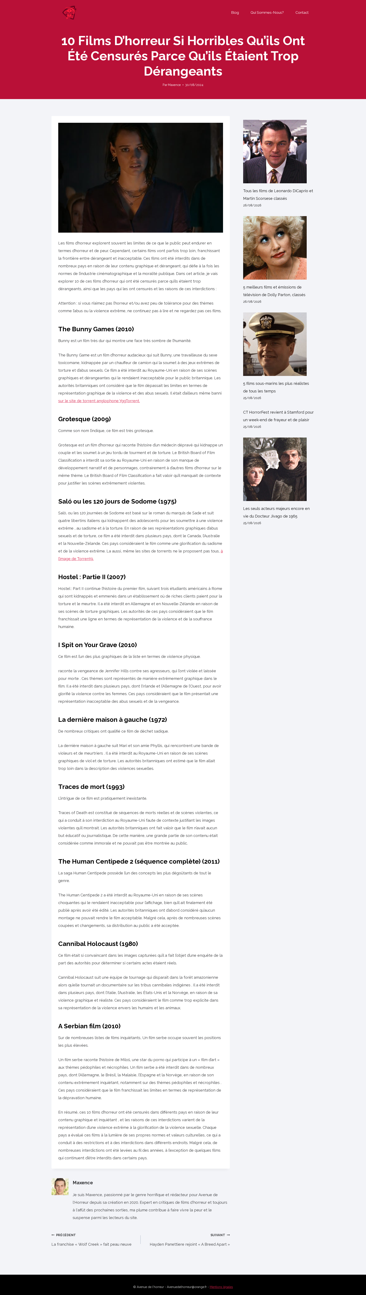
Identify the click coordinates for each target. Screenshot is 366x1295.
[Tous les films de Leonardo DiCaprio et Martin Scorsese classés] (279, 151)
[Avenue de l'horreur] (69, 12)
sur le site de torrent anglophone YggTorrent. (99, 401)
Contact (302, 12)
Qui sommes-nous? (267, 12)
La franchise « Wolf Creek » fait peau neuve (91, 1240)
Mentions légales (221, 1287)
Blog (235, 12)
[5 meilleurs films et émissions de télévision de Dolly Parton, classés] (279, 248)
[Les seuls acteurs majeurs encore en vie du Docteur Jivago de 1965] (279, 469)
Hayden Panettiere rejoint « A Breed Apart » (190, 1240)
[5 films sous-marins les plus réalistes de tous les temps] (279, 344)
